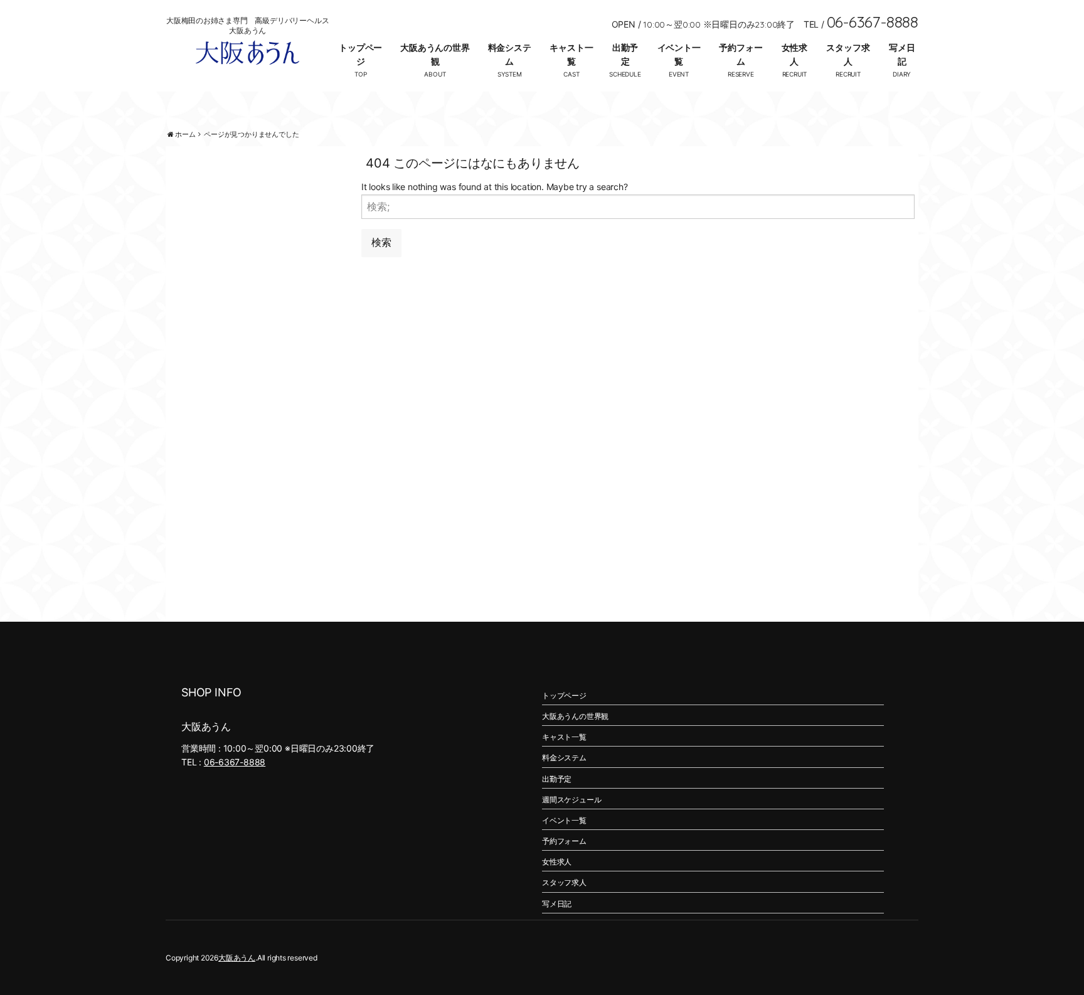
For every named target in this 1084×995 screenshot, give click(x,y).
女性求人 (794, 54)
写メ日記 (902, 54)
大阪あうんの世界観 (434, 54)
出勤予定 (625, 54)
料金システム (509, 54)
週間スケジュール (571, 799)
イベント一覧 (679, 54)
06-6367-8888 (234, 762)
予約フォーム (740, 54)
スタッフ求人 (847, 54)
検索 (381, 242)
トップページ (360, 54)
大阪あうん (236, 957)
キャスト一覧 (571, 54)
